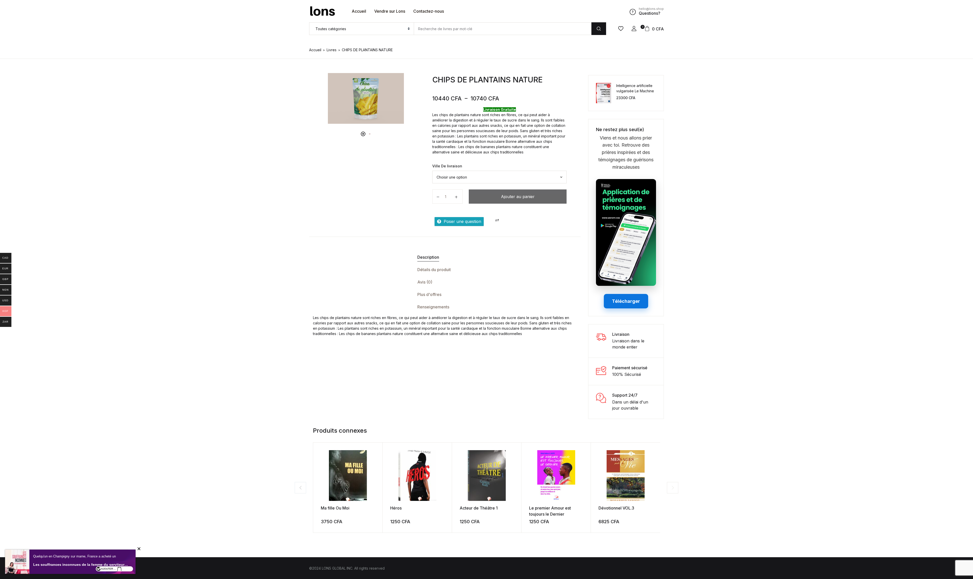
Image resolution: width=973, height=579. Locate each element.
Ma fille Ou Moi (335, 508)
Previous (300, 487)
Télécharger (626, 301)
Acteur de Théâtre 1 (479, 508)
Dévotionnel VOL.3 (616, 508)
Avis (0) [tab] (424, 282)
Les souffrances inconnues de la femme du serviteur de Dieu (80, 565)
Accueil (359, 11)
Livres (331, 50)
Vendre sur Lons (389, 11)
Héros (396, 508)
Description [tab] (428, 257)
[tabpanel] (366, 98)
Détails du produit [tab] (434, 269)
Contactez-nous (428, 11)
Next (672, 487)
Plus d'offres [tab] (429, 294)
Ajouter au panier (518, 196)
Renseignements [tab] (433, 306)
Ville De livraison (447, 166)
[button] (634, 28)
